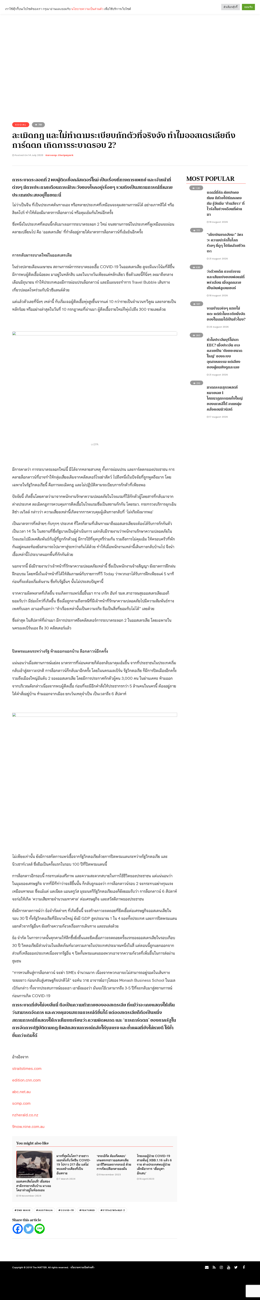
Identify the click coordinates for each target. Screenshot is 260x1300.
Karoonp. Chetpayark (59, 155)
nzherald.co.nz (25, 1114)
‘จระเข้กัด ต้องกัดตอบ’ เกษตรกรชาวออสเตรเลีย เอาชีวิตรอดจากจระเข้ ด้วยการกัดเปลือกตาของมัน (114, 1162)
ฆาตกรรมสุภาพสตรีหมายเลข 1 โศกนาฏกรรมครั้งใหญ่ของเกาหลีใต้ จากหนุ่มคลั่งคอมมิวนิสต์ (225, 398)
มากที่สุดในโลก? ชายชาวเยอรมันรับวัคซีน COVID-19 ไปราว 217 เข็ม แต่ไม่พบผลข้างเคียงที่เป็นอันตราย (73, 1164)
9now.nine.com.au (28, 1126)
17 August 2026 (218, 416)
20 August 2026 (219, 326)
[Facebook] (18, 1229)
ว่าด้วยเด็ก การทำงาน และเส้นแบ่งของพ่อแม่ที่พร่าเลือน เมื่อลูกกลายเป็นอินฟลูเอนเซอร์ (226, 279)
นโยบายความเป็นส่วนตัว (82, 1267)
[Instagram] (221, 1267)
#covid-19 (66, 1210)
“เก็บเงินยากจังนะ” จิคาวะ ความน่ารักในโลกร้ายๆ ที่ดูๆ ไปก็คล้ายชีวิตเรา (226, 242)
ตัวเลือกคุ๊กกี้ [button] (230, 7)
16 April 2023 (146, 1178)
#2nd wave (22, 1210)
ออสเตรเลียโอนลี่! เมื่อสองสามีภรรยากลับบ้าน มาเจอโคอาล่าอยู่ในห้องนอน (33, 1185)
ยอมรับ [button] (248, 7)
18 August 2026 (218, 222)
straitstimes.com (26, 1068)
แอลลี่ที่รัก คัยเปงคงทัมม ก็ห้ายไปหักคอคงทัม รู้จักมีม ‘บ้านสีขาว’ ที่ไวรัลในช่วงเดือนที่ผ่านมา (226, 203)
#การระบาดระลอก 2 (112, 1210)
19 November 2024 (30, 1195)
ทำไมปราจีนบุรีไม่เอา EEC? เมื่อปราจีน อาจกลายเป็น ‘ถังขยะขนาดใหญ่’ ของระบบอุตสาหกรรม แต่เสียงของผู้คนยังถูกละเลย (224, 353)
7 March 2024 (67, 1178)
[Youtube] (228, 1267)
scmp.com (21, 1103)
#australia (44, 1210)
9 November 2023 (110, 1174)
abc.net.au (21, 1091)
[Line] (40, 1229)
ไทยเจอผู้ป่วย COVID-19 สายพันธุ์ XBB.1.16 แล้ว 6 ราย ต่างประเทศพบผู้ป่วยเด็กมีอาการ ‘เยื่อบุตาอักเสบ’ (154, 1164)
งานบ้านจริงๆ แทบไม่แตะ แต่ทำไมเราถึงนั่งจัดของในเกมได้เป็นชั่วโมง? (226, 314)
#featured (87, 1210)
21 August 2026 (218, 258)
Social (20, 124)
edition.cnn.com (26, 1080)
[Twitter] (29, 1229)
